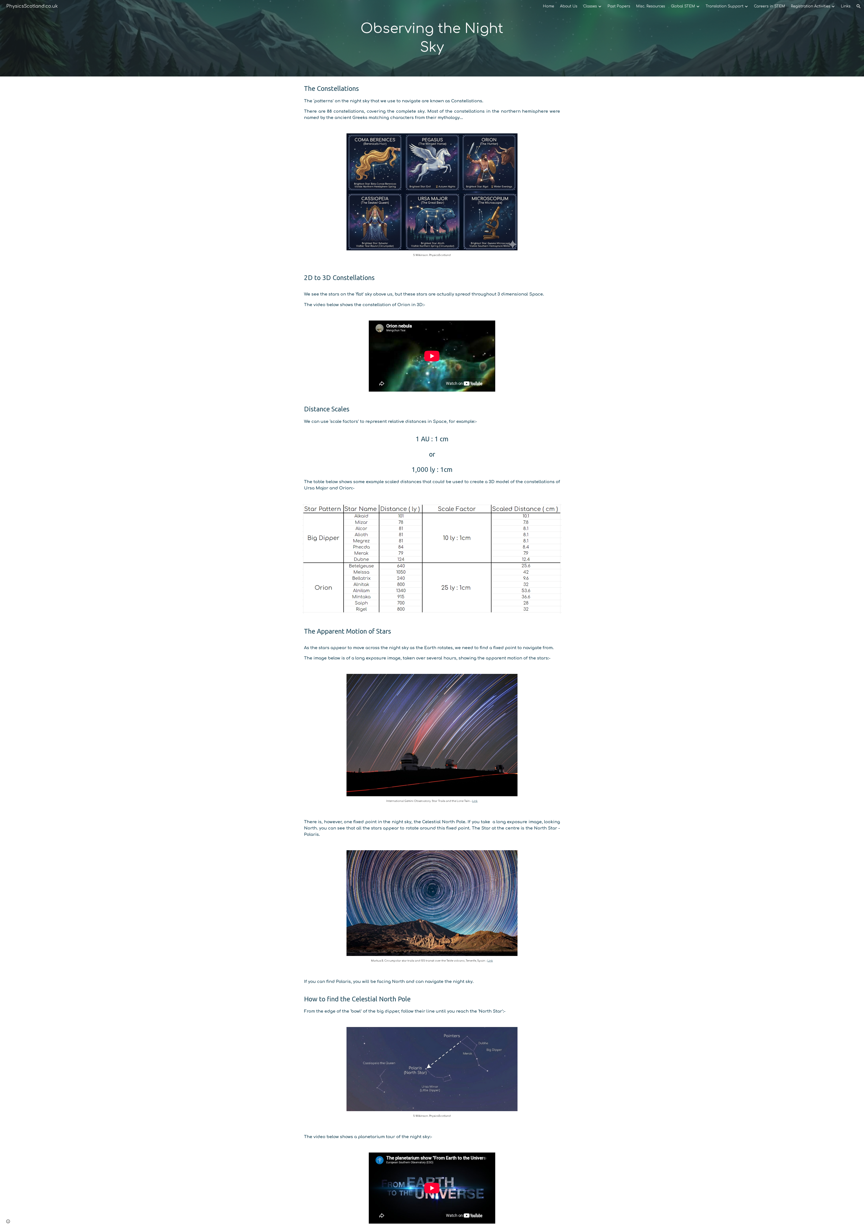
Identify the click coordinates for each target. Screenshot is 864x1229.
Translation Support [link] (724, 6)
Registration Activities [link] (810, 6)
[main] (432, 38)
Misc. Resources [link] (650, 6)
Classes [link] (590, 6)
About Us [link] (568, 6)
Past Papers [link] (619, 6)
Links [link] (845, 6)
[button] (858, 6)
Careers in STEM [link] (769, 6)
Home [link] (548, 6)
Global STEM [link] (683, 6)
